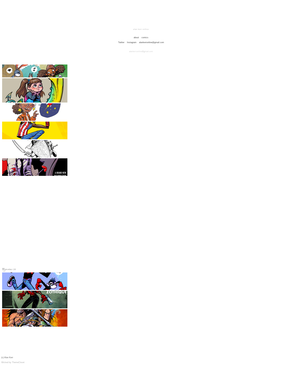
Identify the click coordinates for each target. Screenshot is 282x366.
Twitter (121, 42)
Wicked (4, 362)
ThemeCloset (18, 362)
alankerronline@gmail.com (151, 42)
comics (144, 37)
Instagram (132, 42)
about (136, 37)
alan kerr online (141, 29)
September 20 (9, 269)
